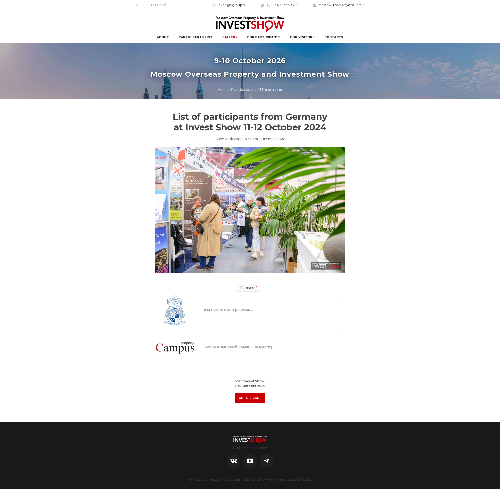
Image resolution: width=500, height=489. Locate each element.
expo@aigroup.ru (232, 5)
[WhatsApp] (263, 5)
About (163, 37)
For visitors (302, 37)
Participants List (195, 37)
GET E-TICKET (250, 398)
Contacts (333, 37)
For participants (263, 37)
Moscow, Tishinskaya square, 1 (341, 5)
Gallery (230, 37)
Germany (248, 288)
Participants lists (243, 90)
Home (222, 90)
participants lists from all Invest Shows (250, 139)
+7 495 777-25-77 (285, 5)
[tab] (250, 310)
